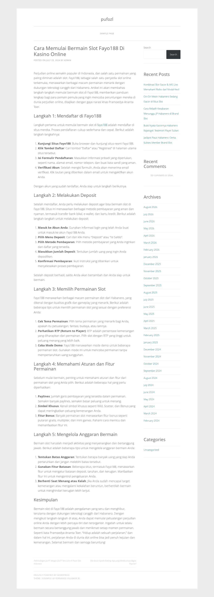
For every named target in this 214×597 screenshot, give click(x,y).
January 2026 (151, 256)
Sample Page (107, 33)
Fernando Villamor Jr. (68, 578)
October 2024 (151, 363)
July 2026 (149, 214)
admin (67, 60)
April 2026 (149, 235)
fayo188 (102, 125)
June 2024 (149, 392)
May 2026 (149, 228)
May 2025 (149, 313)
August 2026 (150, 207)
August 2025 (150, 292)
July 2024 (149, 385)
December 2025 (152, 263)
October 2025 (151, 278)
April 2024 (149, 406)
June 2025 (149, 306)
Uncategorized (151, 449)
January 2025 (151, 342)
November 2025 (152, 271)
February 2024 (151, 420)
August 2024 (150, 377)
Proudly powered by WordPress (52, 575)
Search (147, 47)
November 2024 (152, 356)
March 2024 (150, 413)
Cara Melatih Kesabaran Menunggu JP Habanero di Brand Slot (161, 113)
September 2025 (153, 285)
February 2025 (151, 335)
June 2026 (149, 221)
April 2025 (149, 320)
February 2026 (151, 249)
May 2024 (149, 399)
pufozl (107, 19)
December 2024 (152, 349)
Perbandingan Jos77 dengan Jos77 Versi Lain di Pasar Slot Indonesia (57, 562)
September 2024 (153, 370)
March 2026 (150, 242)
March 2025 (150, 328)
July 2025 (149, 299)
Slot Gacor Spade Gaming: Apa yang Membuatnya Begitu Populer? (113, 562)
